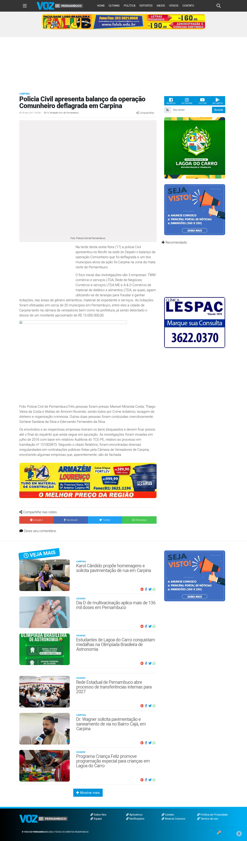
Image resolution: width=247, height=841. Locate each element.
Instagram (186, 103)
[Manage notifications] (239, 833)
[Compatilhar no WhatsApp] (154, 589)
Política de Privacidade (214, 814)
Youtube (202, 103)
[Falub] (123, 21)
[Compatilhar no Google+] (142, 589)
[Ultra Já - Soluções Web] (219, 832)
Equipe (97, 818)
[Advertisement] (123, 62)
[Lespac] (194, 322)
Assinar (218, 109)
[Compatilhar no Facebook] (146, 589)
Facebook (171, 103)
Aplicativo (218, 103)
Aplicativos (135, 814)
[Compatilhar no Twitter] (150, 589)
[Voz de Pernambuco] (60, 5)
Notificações (136, 818)
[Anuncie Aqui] (194, 209)
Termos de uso (209, 818)
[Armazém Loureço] (88, 480)
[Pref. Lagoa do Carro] (173, 147)
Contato (169, 814)
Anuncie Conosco (174, 818)
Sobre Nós (99, 814)
